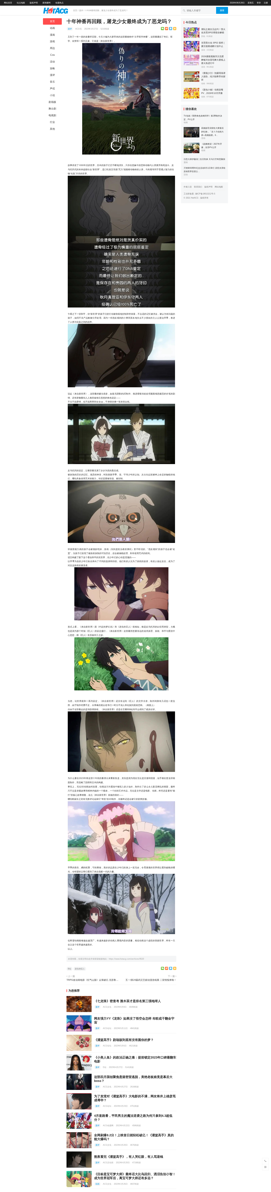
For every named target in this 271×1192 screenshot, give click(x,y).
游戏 (52, 41)
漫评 (81, 10)
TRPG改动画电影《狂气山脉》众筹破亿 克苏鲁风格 (93, 980)
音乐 (52, 81)
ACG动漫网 (108, 1125)
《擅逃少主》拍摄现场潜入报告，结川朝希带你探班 (213, 76)
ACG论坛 (107, 1028)
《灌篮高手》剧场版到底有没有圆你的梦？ (124, 1040)
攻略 (52, 68)
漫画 (52, 34)
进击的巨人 (80, 969)
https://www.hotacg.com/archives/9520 (126, 959)
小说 (52, 95)
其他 (52, 129)
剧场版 (52, 102)
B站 (69, 969)
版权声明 (34, 3)
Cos (52, 55)
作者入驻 (188, 187)
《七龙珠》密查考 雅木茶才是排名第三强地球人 (127, 1001)
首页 (75, 10)
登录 (259, 3)
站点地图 (21, 3)
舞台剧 (52, 108)
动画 (52, 28)
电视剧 (52, 115)
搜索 (222, 10)
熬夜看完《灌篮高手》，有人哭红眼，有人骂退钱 (128, 1156)
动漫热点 (59, 3)
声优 (52, 88)
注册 (266, 3)
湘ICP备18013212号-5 (205, 194)
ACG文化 (107, 1007)
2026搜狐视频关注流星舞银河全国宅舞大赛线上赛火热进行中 (213, 59)
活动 (52, 61)
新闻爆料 (47, 3)
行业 (52, 122)
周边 (52, 48)
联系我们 (198, 187)
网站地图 (219, 187)
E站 (105, 1067)
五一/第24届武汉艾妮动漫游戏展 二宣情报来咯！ (150, 980)
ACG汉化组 (108, 1162)
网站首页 (8, 3)
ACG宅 (78, 29)
